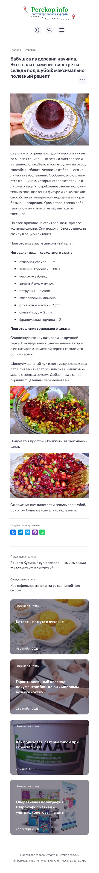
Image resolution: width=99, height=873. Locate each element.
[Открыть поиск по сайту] (49, 30)
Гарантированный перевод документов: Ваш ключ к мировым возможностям (47, 686)
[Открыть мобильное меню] (61, 30)
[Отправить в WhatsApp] (42, 532)
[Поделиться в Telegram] (20, 532)
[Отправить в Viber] (35, 532)
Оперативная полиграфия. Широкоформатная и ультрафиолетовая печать (40, 806)
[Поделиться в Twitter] (27, 532)
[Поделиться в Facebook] (13, 532)
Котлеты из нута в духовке (40, 621)
